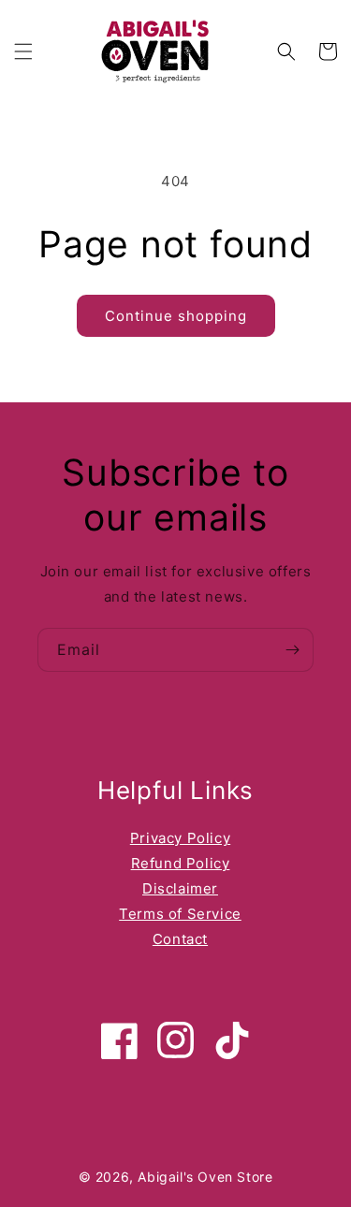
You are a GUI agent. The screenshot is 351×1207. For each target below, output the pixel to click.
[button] (23, 51)
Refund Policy (180, 863)
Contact (180, 939)
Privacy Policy (180, 838)
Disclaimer (180, 888)
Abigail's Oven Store (205, 1177)
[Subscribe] (292, 650)
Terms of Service (180, 914)
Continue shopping (176, 316)
